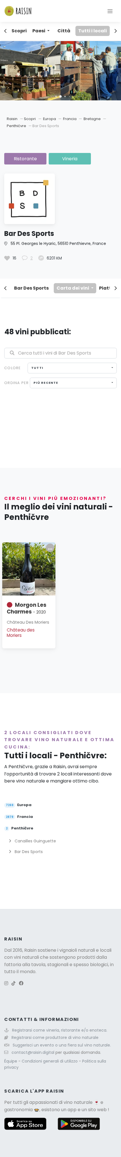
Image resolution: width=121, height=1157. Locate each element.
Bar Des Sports (31, 288)
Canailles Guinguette (35, 841)
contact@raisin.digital (33, 1052)
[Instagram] (6, 983)
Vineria (69, 158)
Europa (50, 118)
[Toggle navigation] (110, 10)
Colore (12, 368)
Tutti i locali (92, 31)
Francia (70, 118)
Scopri (19, 31)
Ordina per (16, 382)
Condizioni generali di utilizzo (50, 1061)
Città (63, 31)
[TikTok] (13, 983)
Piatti (106, 288)
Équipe (11, 1061)
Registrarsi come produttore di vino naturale (55, 1037)
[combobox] (72, 368)
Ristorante (25, 158)
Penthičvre (17, 125)
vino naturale (78, 1102)
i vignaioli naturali (76, 950)
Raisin (12, 118)
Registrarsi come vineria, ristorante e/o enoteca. (59, 1030)
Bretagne (93, 118)
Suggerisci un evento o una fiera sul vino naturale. (62, 1045)
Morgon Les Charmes (26, 608)
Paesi (39, 31)
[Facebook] (21, 983)
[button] (56, 96)
